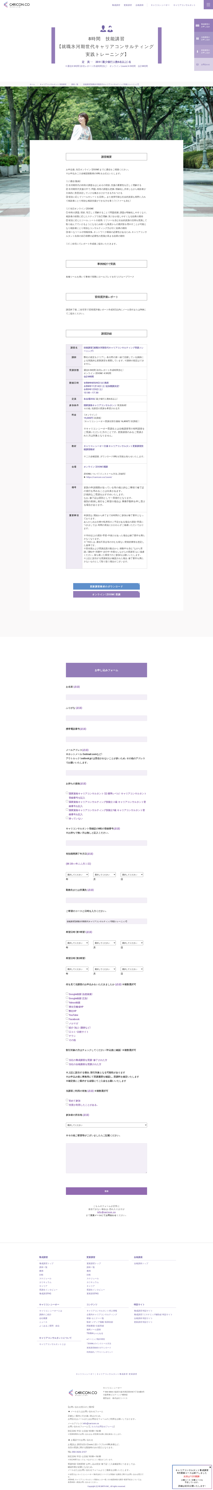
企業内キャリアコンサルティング (102, 1314)
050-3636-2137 (79, 1451)
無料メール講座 (94, 1329)
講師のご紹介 (45, 1314)
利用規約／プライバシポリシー (100, 1352)
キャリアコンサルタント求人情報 (102, 1310)
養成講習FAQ (45, 1293)
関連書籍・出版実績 (95, 1325)
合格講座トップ (141, 1263)
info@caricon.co (106, 1212)
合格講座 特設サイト (143, 1318)
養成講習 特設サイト (143, 1310)
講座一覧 (43, 1267)
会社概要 (43, 1318)
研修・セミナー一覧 (95, 1318)
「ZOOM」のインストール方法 (99, 1343)
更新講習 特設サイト (143, 1321)
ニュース (43, 1321)
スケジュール (45, 1278)
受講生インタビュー (48, 1289)
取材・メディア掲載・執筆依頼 (100, 1321)
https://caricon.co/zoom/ (99, 477)
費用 (41, 1270)
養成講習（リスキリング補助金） (153, 1314)
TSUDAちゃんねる (95, 1333)
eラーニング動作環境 (96, 1339)
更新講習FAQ (93, 1293)
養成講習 (116, 4)
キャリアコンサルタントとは (52, 1344)
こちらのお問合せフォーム (102, 1426)
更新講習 (128, 4)
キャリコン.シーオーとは (50, 1310)
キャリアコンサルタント (184, 4)
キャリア (43, 1285)
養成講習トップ (46, 1263)
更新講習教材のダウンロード (99, 1347)
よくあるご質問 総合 (49, 1325)
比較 (41, 1274)
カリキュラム (45, 1282)
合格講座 (139, 4)
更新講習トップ (94, 1263)
